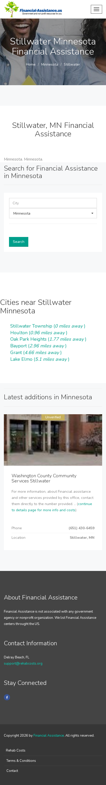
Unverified (53, 417)
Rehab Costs (15, 750)
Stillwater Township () (47, 326)
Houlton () (38, 333)
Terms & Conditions (21, 760)
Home (31, 64)
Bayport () (38, 346)
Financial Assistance (48, 735)
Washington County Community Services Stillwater (44, 478)
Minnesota (49, 64)
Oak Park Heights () (48, 339)
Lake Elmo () (39, 359)
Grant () (36, 352)
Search (18, 241)
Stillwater (72, 64)
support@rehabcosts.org (23, 663)
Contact (12, 771)
